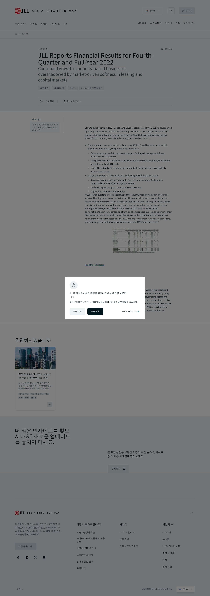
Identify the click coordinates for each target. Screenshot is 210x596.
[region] (105, 298)
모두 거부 (77, 311)
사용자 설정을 (98, 302)
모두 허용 (95, 311)
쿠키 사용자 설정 (131, 311)
